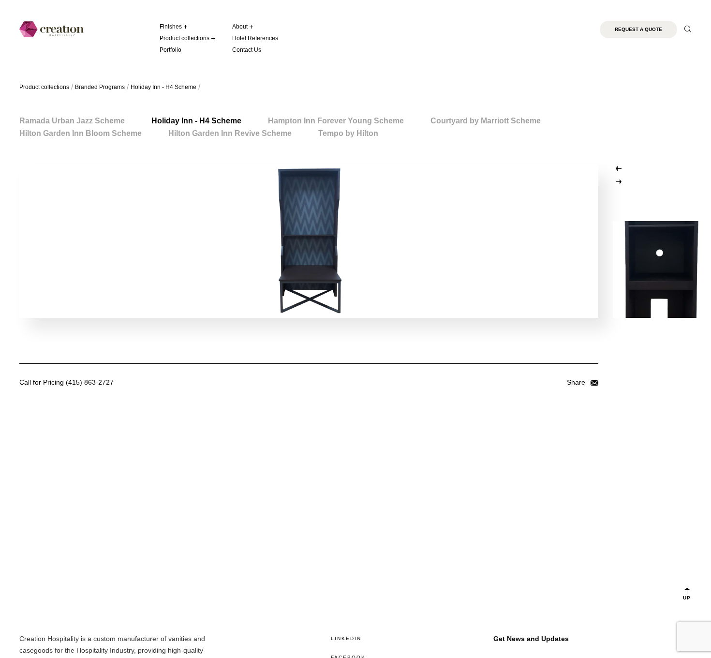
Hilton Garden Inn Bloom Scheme (80, 133)
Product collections (184, 38)
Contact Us (246, 49)
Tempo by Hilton (348, 133)
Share (577, 382)
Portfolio (170, 49)
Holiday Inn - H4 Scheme (196, 121)
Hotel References (255, 38)
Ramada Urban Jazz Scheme (72, 121)
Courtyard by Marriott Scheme (485, 121)
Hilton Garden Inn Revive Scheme (230, 133)
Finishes (171, 26)
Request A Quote (638, 29)
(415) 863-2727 (90, 382)
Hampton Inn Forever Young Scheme (336, 121)
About (240, 26)
